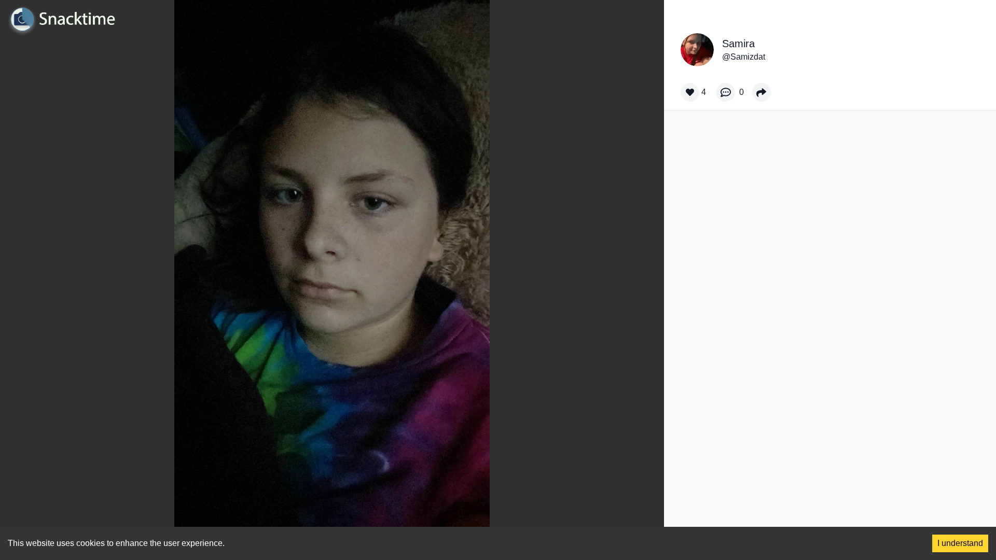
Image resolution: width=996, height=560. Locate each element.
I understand (960, 543)
